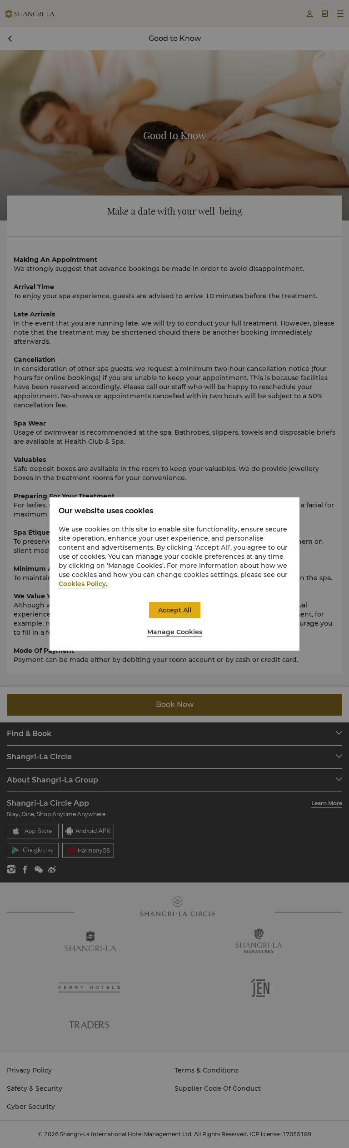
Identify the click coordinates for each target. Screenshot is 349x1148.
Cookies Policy (82, 584)
